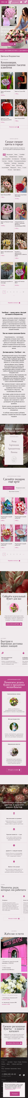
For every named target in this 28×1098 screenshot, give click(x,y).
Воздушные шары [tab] (20, 487)
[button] (14, 624)
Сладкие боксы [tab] (9, 487)
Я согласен (15, 1093)
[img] (21, 2)
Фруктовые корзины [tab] (14, 491)
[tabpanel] (14, 528)
